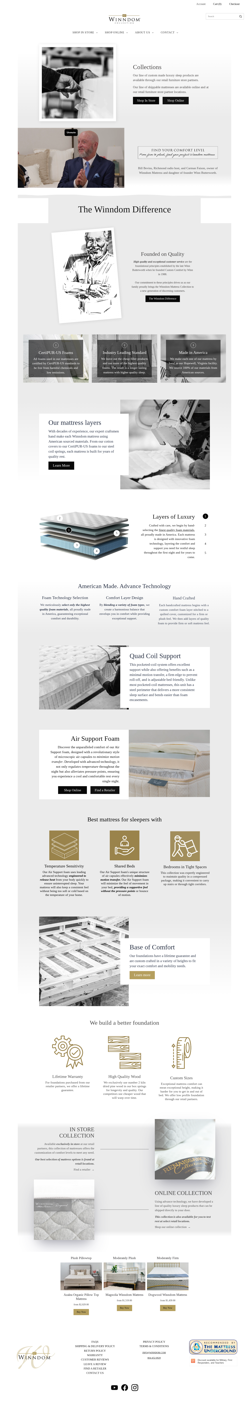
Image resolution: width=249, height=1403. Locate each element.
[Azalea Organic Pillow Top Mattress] (81, 1276)
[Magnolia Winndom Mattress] (124, 1276)
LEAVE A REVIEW (95, 1364)
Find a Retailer (105, 790)
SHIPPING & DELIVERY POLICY (95, 1346)
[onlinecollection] (64, 1209)
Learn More (61, 465)
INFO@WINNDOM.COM (154, 1352)
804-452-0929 (154, 1358)
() (217, 4)
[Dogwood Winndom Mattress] (168, 1276)
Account (200, 4)
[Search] (240, 16)
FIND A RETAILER (95, 1368)
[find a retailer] (185, 1149)
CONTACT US (94, 1373)
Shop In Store (83, 32)
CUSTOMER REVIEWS (95, 1359)
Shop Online (114, 32)
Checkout (234, 4)
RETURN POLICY (95, 1350)
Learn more (142, 975)
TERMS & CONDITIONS (154, 1346)
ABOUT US (142, 32)
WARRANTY (95, 1355)
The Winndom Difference (162, 298)
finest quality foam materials (176, 530)
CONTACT (168, 32)
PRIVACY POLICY (154, 1341)
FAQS (94, 1341)
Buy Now (81, 1312)
